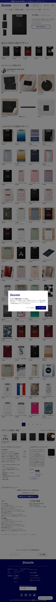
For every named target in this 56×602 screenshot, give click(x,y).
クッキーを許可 (41, 308)
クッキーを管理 (30, 308)
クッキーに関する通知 (39, 300)
